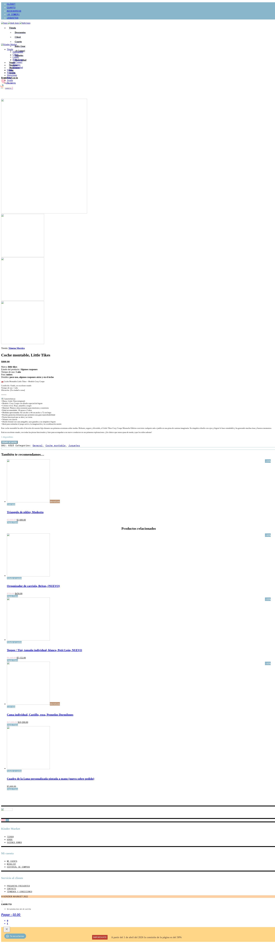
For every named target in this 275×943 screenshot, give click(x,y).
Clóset (11, 4)
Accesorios (14, 11)
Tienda (10, 836)
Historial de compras (18, 866)
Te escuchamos (17, 936)
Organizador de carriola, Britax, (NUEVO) (33, 585)
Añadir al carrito (9, 442)
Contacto (11, 888)
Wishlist (11, 864)
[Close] (6, 929)
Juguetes (12, 17)
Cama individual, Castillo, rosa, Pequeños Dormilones (40, 714)
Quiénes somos (14, 842)
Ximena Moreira (16, 348)
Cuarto (11, 7)
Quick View (12, 522)
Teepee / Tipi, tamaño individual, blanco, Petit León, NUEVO (44, 650)
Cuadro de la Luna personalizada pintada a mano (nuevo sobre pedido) (50, 778)
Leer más (11, 504)
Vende (10, 839)
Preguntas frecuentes (18, 885)
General (38, 445)
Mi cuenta (12, 861)
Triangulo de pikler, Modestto (25, 512)
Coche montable (56, 445)
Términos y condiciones (19, 891)
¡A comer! (13, 14)
